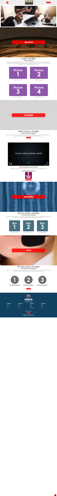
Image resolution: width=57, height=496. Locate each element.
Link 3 (8, 306)
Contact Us (48, 2)
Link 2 (8, 305)
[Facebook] (27, 313)
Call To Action (28, 137)
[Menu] (7, 2)
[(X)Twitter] (29, 313)
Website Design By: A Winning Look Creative (28, 315)
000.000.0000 (32, 307)
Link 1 (8, 304)
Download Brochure (28, 179)
